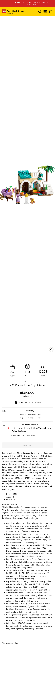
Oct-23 (27, 381)
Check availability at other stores (23, 435)
